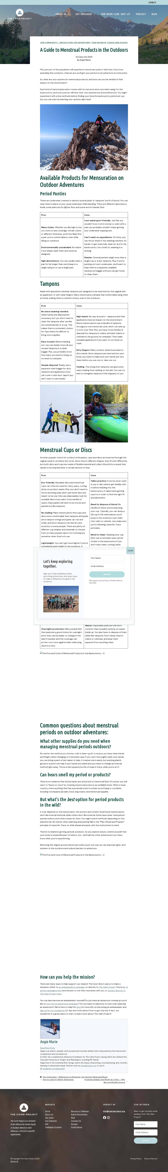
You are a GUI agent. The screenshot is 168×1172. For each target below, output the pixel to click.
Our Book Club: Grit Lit (115, 14)
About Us (61, 14)
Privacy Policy (135, 1159)
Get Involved (84, 14)
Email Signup (76, 1127)
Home (47, 1111)
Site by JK (14, 1161)
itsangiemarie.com (88, 1065)
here (79, 1007)
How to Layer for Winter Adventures (58, 1080)
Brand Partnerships (79, 1114)
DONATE (152, 2)
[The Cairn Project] (20, 13)
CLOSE (130, 550)
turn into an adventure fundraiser (62, 1003)
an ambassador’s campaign (72, 987)
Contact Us (76, 1121)
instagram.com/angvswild (54, 1068)
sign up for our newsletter (52, 1010)
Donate (74, 1124)
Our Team (49, 1117)
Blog (154, 14)
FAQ (46, 1124)
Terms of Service (151, 1159)
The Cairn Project (107, 987)
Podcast (141, 14)
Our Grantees (51, 1121)
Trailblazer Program (53, 1127)
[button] (61, 599)
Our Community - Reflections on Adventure (65, 42)
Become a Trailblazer (80, 1111)
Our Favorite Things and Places (110, 42)
